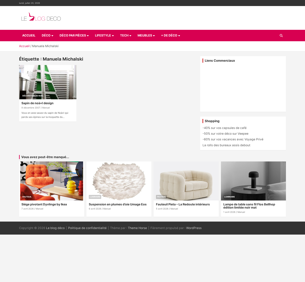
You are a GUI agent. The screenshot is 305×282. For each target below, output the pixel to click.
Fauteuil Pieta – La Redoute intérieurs (183, 204)
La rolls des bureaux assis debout (226, 145)
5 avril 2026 (162, 208)
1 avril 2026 (229, 212)
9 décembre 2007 (30, 107)
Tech (124, 35)
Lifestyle (103, 35)
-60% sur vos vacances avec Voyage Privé (233, 139)
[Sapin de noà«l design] (48, 82)
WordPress (194, 228)
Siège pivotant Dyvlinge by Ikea (44, 204)
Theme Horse (137, 228)
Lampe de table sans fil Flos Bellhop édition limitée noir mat (249, 206)
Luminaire (95, 197)
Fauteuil (27, 197)
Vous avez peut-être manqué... (45, 157)
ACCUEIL (28, 35)
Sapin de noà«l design (37, 103)
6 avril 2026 (95, 208)
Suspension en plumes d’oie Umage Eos (118, 204)
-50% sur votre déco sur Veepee (225, 133)
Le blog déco (55, 228)
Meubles (145, 35)
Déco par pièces (73, 35)
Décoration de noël (33, 96)
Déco (46, 35)
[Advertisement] (243, 87)
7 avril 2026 (27, 208)
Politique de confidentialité (87, 228)
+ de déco (169, 35)
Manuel (46, 107)
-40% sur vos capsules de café (225, 128)
